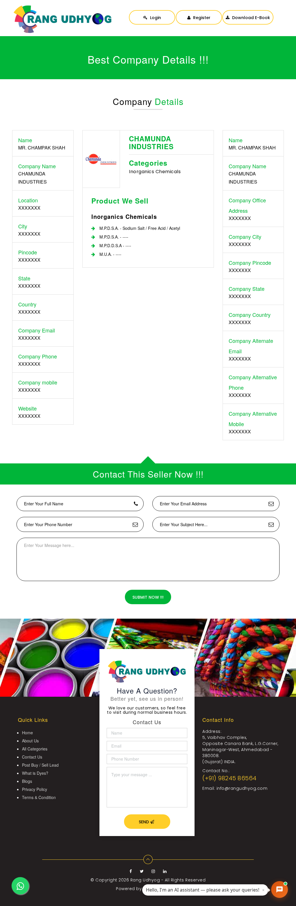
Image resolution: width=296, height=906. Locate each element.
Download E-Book (250, 18)
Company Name (37, 166)
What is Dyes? (35, 773)
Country (27, 304)
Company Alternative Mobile (253, 419)
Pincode (27, 252)
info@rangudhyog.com (242, 788)
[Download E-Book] (247, 11)
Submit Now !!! (148, 597)
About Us (30, 741)
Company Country (250, 314)
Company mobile (37, 382)
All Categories (34, 749)
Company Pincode (250, 262)
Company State (246, 288)
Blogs (27, 781)
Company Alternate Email (251, 346)
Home (27, 732)
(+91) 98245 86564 (229, 778)
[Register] (199, 11)
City (22, 226)
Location (28, 200)
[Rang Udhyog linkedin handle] (165, 871)
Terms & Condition (39, 797)
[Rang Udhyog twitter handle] (142, 871)
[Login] (152, 11)
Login (155, 18)
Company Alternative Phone (253, 382)
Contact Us (32, 757)
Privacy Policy (34, 789)
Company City (245, 236)
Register (201, 18)
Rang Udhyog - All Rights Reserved (168, 880)
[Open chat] (279, 889)
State (24, 278)
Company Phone (37, 356)
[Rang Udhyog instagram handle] (153, 871)
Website (27, 408)
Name (25, 140)
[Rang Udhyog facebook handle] (131, 871)
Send (144, 822)
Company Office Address (247, 205)
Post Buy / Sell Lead (40, 765)
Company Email (36, 330)
